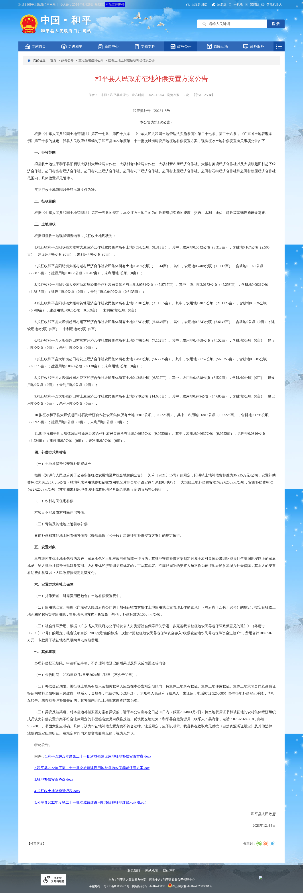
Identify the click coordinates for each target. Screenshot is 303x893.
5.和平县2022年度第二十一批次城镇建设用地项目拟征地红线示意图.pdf (90, 802)
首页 (53, 60)
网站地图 (151, 870)
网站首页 (39, 46)
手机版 (238, 4)
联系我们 (134, 870)
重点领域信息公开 (91, 60)
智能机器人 (274, 4)
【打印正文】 (36, 843)
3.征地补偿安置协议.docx (53, 779)
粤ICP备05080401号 (117, 886)
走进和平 (75, 46)
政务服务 (257, 46)
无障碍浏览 (199, 4)
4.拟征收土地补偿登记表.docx (57, 791)
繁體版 (254, 4)
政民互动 (221, 46)
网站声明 (169, 870)
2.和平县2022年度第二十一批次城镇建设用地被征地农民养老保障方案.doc (92, 768)
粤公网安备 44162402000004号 (192, 886)
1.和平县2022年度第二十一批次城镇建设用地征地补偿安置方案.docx (98, 756)
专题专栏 (148, 46)
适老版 (221, 4)
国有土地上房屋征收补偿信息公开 (131, 60)
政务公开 (184, 46)
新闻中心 (111, 46)
